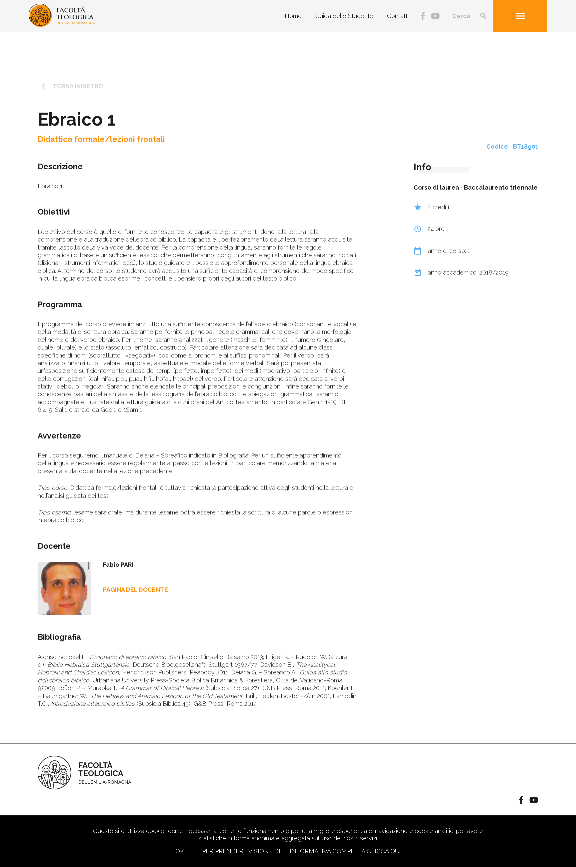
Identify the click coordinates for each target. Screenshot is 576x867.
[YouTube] (435, 16)
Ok (179, 851)
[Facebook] (423, 16)
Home (293, 16)
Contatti (398, 16)
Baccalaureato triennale (501, 187)
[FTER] (62, 24)
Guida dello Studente (344, 16)
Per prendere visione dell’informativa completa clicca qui (301, 851)
